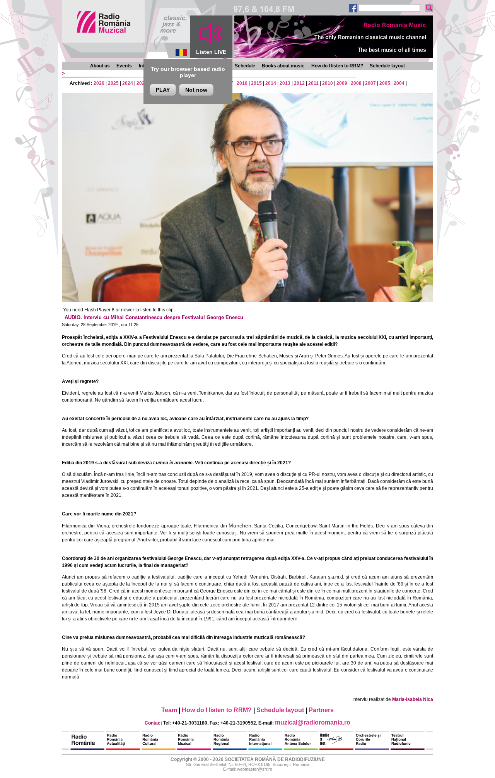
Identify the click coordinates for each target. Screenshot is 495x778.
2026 (99, 83)
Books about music (283, 66)
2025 (113, 83)
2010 (327, 83)
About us (100, 66)
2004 (399, 83)
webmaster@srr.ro (254, 769)
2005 (384, 83)
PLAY (163, 90)
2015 (256, 83)
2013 (285, 83)
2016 (242, 83)
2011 (313, 83)
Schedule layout (387, 66)
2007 (370, 83)
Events (124, 66)
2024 (127, 83)
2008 (356, 83)
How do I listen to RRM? (337, 66)
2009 (341, 83)
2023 (142, 83)
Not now (196, 90)
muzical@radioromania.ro (312, 722)
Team (169, 710)
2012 (299, 83)
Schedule (245, 66)
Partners (321, 710)
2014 (270, 83)
